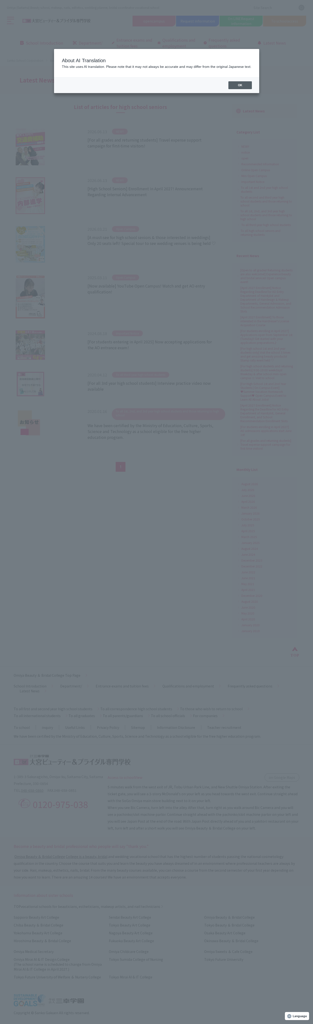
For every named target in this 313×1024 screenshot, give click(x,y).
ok (240, 85)
